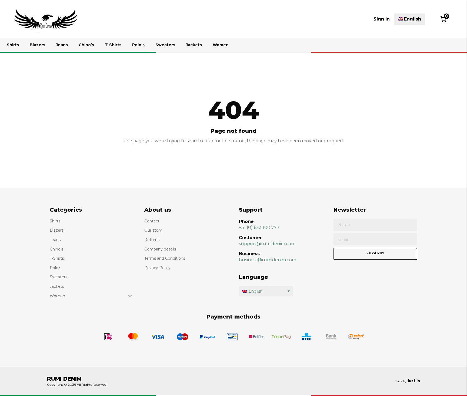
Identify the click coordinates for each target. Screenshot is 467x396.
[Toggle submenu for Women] (130, 296)
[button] (266, 291)
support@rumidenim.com (267, 243)
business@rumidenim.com (267, 259)
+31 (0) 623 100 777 (259, 227)
